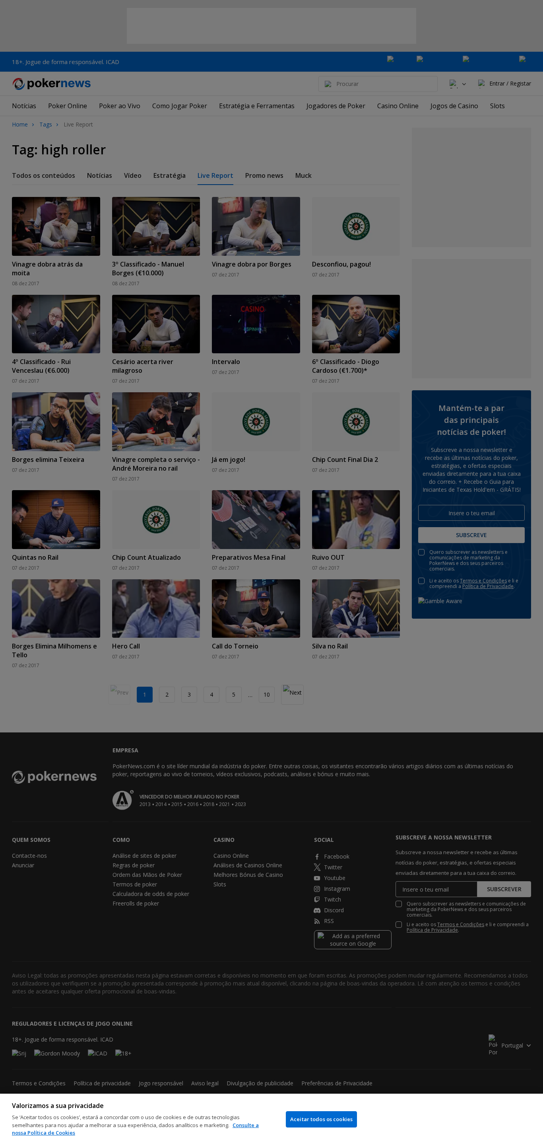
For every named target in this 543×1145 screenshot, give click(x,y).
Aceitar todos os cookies (321, 1119)
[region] (271, 1119)
